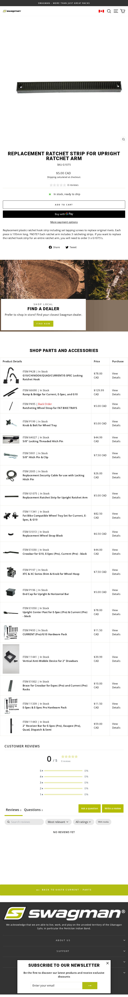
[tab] (33, 810)
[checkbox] (103, 822)
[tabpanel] (64, 843)
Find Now (43, 323)
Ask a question (89, 808)
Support (63, 951)
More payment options (64, 222)
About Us (63, 940)
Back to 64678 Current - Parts (66, 889)
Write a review (113, 808)
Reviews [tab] (13, 809)
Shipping (51, 177)
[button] (64, 771)
